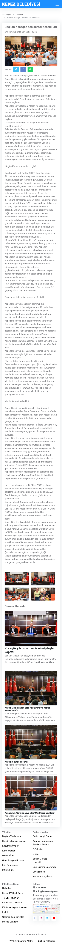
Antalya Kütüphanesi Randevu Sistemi (43, 843)
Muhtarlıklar (8, 869)
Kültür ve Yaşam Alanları (14, 907)
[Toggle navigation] (57, 4)
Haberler (19, 15)
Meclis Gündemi (10, 921)
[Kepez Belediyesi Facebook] (35, 918)
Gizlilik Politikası (46, 941)
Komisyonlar (8, 850)
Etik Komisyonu (10, 865)
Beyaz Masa (39, 871)
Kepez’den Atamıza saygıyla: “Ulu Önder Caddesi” (30, 812)
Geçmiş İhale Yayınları (13, 917)
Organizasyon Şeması (13, 860)
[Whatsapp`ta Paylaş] (30, 69)
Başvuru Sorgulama (42, 876)
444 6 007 (41, 887)
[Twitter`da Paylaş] (16, 69)
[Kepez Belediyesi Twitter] (47, 918)
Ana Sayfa (6, 15)
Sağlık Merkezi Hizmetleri (40, 860)
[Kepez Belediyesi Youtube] (54, 918)
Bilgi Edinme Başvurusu (44, 867)
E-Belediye (38, 849)
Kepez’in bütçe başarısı (16, 761)
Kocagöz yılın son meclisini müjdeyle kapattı (29, 650)
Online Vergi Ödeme (43, 836)
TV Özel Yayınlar (10, 898)
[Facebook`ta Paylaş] (23, 69)
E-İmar (36, 854)
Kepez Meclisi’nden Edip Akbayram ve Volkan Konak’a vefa (27, 709)
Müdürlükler (8, 855)
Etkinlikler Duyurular (12, 902)
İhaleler (6, 912)
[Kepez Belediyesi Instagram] (41, 918)
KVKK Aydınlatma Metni (21, 941)
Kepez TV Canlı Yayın (12, 893)
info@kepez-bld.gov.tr (47, 891)
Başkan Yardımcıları (12, 836)
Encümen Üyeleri (10, 845)
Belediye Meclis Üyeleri (14, 841)
